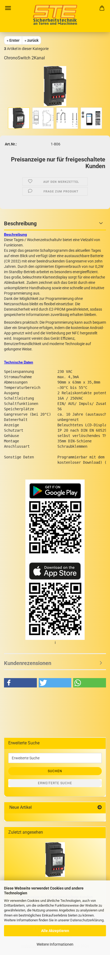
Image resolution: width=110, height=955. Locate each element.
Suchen (55, 771)
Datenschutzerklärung (87, 920)
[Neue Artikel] (99, 808)
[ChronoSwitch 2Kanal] (55, 86)
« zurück (31, 40)
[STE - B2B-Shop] (55, 16)
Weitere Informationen (55, 944)
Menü (8, 8)
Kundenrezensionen (27, 663)
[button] (20, 682)
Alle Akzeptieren (55, 931)
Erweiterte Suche (55, 783)
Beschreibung (20, 223)
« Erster (13, 40)
